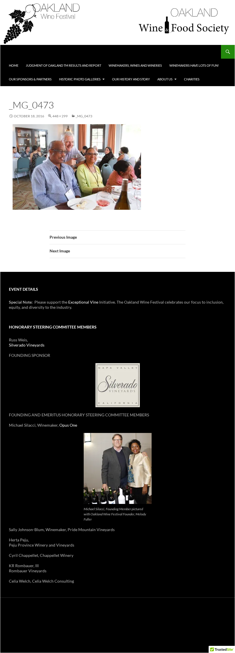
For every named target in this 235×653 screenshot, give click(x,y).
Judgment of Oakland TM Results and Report (63, 65)
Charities (191, 79)
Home (13, 65)
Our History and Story (131, 79)
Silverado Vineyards (26, 345)
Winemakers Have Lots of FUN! (194, 65)
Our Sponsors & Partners (30, 79)
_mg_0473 (84, 116)
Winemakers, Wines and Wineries (135, 65)
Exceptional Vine (83, 302)
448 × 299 (60, 116)
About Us (165, 79)
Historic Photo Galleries (80, 79)
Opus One (68, 425)
